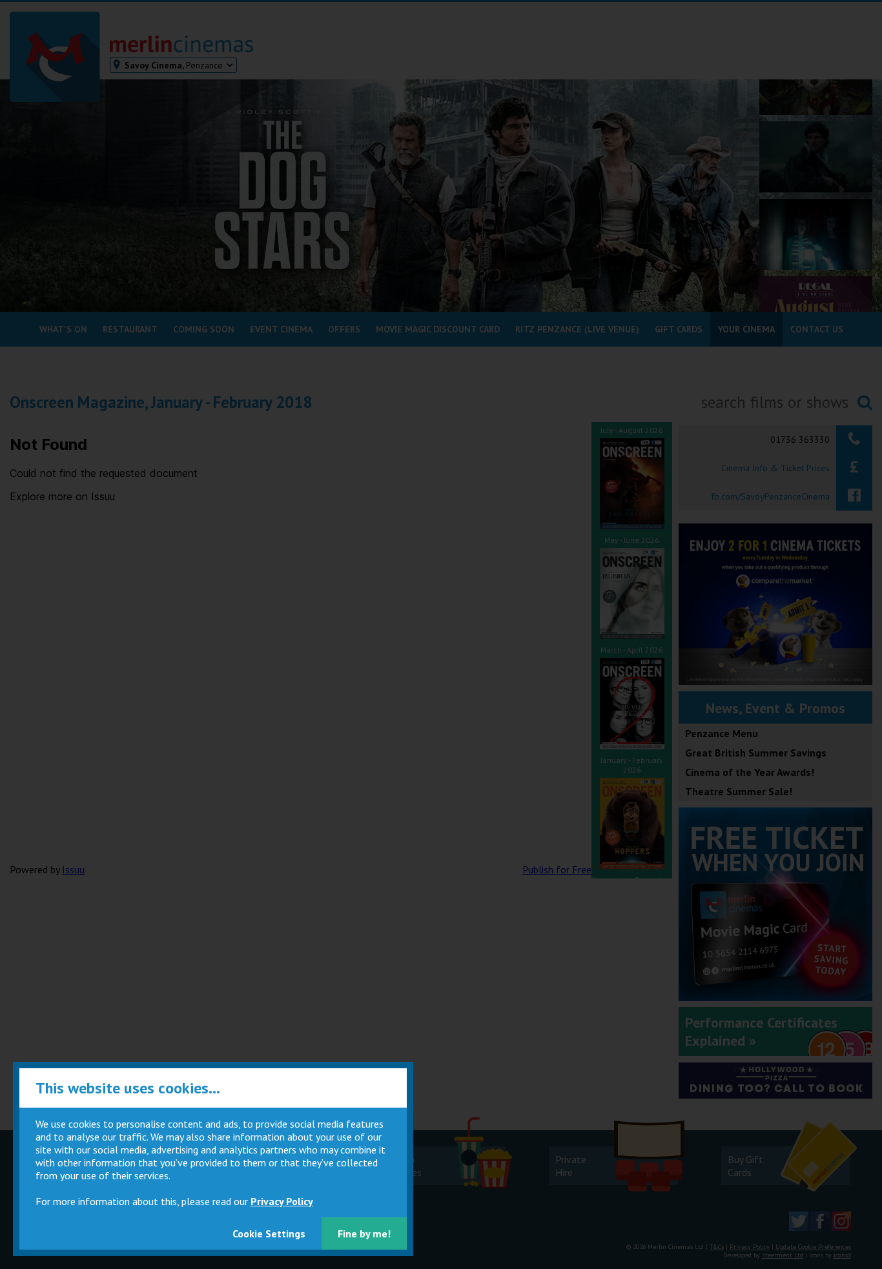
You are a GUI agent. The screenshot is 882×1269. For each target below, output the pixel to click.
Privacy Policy (282, 1201)
